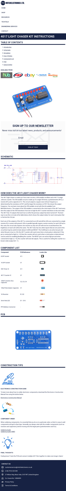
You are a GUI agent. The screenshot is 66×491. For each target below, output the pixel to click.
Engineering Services (9, 26)
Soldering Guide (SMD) (8, 431)
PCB (5, 62)
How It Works (8, 56)
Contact (4, 31)
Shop (3, 12)
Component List (9, 59)
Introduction (7, 47)
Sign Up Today (33, 147)
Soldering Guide (6, 430)
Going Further (8, 65)
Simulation (7, 53)
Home (3, 8)
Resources (5, 17)
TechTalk (5, 22)
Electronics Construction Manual (11, 398)
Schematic (7, 50)
